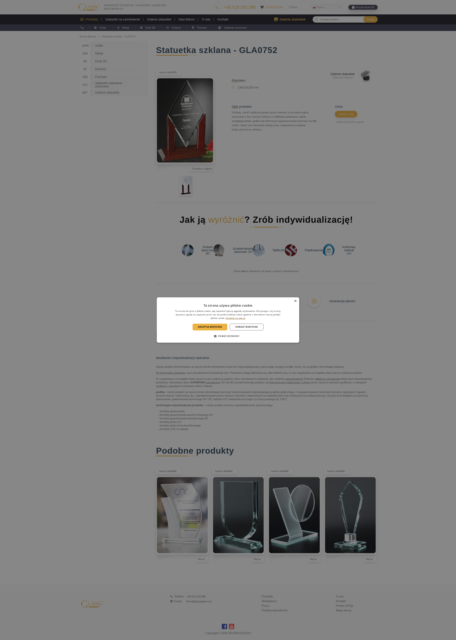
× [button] (295, 301)
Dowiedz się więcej (235, 318)
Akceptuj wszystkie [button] (210, 326)
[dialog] (228, 320)
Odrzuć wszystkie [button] (246, 326)
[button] (228, 336)
